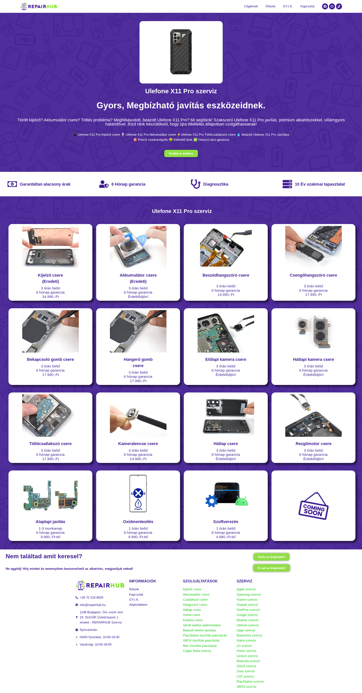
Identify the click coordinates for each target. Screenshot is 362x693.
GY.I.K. (288, 6)
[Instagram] (332, 6)
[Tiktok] (339, 6)
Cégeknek (251, 6)
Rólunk (270, 6)
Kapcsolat (307, 6)
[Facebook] (325, 6)
